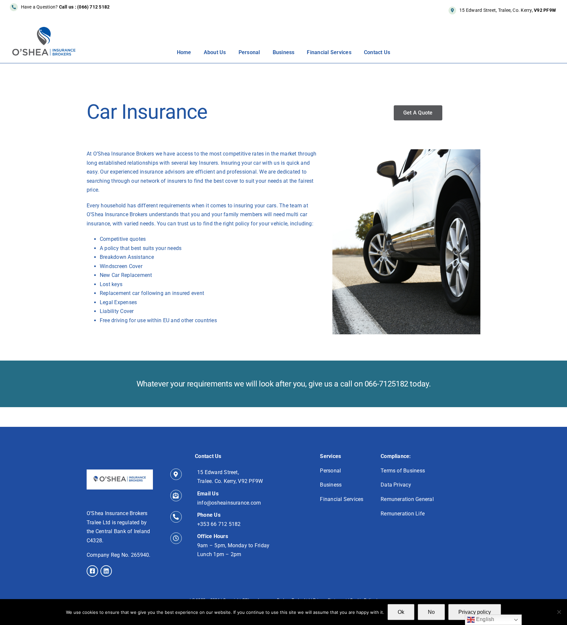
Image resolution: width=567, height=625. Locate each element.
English (484, 619)
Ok (401, 612)
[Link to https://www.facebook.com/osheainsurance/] (92, 571)
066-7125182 (386, 383)
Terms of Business (403, 471)
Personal (330, 471)
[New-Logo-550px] (44, 29)
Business (331, 485)
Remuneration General (407, 499)
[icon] (120, 472)
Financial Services (341, 499)
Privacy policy (474, 612)
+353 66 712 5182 (219, 524)
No (431, 612)
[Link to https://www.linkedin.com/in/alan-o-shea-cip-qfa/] (106, 571)
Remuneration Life (403, 513)
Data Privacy (396, 485)
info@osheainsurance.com (229, 503)
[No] (559, 612)
